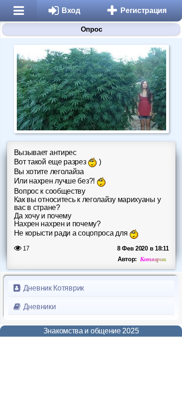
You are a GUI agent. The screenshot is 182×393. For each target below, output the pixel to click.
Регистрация (143, 10)
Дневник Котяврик (52, 288)
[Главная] (18, 10)
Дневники (38, 307)
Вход (71, 10)
